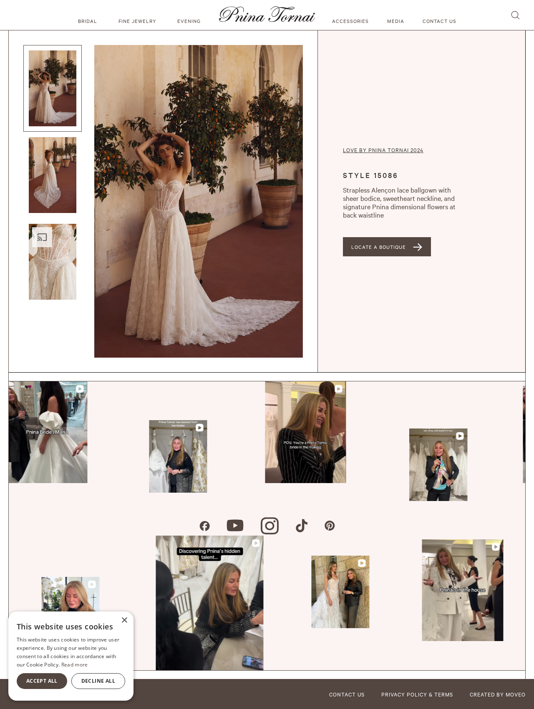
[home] (267, 15)
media (395, 21)
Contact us (439, 21)
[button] (89, 15)
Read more (74, 664)
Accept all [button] (42, 680)
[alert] (71, 656)
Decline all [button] (98, 680)
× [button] (124, 620)
